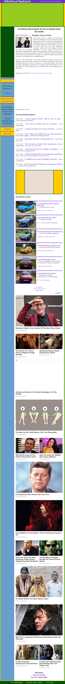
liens (48, 682)
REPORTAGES (53, 1)
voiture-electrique (47, 210)
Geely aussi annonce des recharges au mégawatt (41, 149)
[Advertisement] (32, 15)
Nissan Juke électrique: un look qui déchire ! (39, 139)
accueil (51, 682)
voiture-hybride (44, 280)
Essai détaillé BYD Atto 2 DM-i (46, 217)
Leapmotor (40, 236)
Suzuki (39, 266)
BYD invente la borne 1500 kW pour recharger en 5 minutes (44, 164)
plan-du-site (29, 682)
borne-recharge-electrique (44, 73)
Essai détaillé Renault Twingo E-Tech (48, 245)
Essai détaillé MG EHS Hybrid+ (46, 273)
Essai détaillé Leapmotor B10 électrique (50, 231)
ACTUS (41, 1)
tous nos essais (39, 675)
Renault (39, 250)
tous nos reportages (39, 677)
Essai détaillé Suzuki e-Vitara (46, 259)
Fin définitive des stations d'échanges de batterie (41, 159)
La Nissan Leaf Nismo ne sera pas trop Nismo (39, 129)
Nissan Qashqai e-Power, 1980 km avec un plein (43, 119)
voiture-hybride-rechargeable (49, 222)
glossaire (40, 682)
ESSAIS (49, 1)
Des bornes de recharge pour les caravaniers (41, 124)
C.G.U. (12, 682)
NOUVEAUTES (45, 1)
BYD (38, 222)
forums (35, 682)
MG (38, 280)
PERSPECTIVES (58, 1)
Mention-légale (18, 682)
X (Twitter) (7, 93)
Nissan (33, 73)
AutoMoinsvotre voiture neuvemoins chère (7, 131)
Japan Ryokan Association (51, 49)
